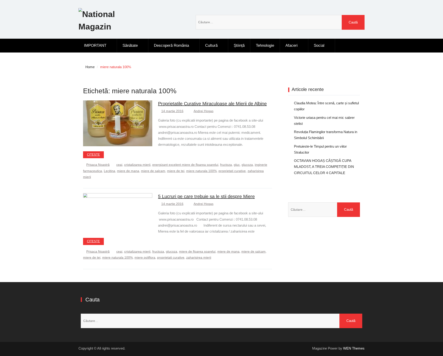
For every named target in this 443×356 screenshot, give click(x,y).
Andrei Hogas (203, 111)
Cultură (211, 45)
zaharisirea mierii (198, 257)
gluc (237, 164)
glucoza (247, 164)
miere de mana (128, 171)
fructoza (226, 164)
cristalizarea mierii (137, 164)
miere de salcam (153, 171)
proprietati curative (232, 171)
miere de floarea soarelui (197, 251)
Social (319, 45)
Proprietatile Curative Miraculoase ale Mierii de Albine (212, 103)
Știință (239, 45)
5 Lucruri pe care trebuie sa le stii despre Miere (206, 196)
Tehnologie (265, 45)
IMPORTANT (95, 45)
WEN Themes (354, 348)
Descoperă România (171, 45)
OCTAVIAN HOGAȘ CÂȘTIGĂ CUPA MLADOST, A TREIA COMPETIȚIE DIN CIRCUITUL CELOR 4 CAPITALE (324, 167)
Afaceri (291, 45)
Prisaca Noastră (98, 164)
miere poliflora (145, 257)
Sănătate (130, 45)
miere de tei (175, 171)
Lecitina (109, 171)
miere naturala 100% (201, 171)
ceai (119, 164)
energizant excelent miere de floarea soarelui (185, 164)
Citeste (93, 154)
